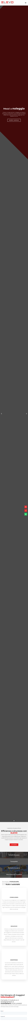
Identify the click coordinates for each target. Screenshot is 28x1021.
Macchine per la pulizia (14, 874)
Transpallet (14, 861)
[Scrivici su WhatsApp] (25, 514)
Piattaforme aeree (14, 868)
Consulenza (14, 897)
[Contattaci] (25, 507)
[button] (26, 3)
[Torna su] (26, 1019)
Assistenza (14, 960)
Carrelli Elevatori (14, 855)
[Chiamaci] (25, 510)
